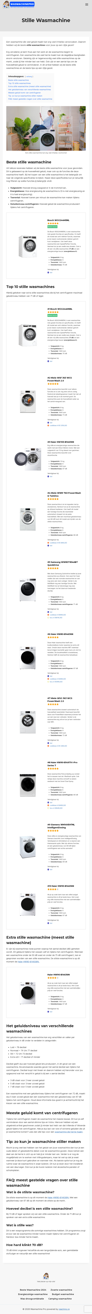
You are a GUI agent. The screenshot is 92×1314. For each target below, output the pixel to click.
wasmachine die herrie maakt (69, 1132)
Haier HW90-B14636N (58, 974)
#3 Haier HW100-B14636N (60, 442)
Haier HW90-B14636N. (28, 961)
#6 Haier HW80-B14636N (60, 634)
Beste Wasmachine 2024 (33, 1290)
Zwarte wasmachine (61, 1290)
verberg (29, 76)
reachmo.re (64, 1309)
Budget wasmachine (63, 1294)
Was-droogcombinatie (32, 1299)
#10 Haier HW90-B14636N (60, 886)
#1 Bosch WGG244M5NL (59, 309)
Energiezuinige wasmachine (33, 1294)
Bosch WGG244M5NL (58, 220)
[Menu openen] (86, 4)
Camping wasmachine (60, 1299)
